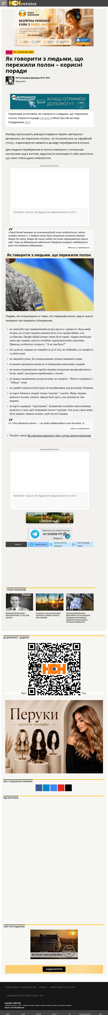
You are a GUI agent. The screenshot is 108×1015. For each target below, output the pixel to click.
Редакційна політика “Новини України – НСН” (25, 996)
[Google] (53, 787)
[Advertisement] (50, 188)
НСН (27, 122)
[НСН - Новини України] (49, 534)
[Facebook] (39, 787)
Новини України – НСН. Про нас (62, 987)
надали (45, 118)
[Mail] (68, 787)
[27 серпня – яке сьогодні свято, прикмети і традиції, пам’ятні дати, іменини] (49, 602)
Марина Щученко (31, 77)
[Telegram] (46, 787)
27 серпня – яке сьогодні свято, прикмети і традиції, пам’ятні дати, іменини (48, 615)
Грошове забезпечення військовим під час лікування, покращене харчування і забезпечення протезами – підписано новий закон (78, 617)
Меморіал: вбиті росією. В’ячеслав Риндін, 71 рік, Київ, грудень (17, 615)
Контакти (43, 987)
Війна (31, 52)
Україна (9, 52)
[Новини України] (23, 2)
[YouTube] (61, 787)
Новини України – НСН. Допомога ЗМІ (21, 987)
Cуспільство (22, 52)
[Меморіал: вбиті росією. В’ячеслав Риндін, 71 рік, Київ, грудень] (19, 602)
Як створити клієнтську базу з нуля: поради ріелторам (59, 435)
